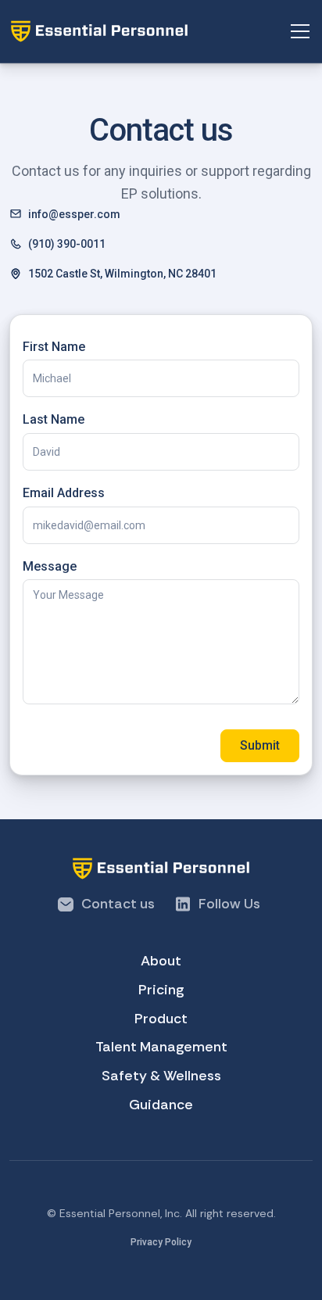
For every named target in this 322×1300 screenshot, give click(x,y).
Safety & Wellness (161, 1075)
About (161, 960)
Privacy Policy (161, 1242)
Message (50, 566)
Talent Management (161, 1046)
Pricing (161, 989)
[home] (148, 31)
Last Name (53, 419)
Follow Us (229, 903)
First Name (54, 346)
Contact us (118, 903)
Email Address (64, 492)
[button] (297, 31)
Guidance (161, 1104)
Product (161, 1018)
